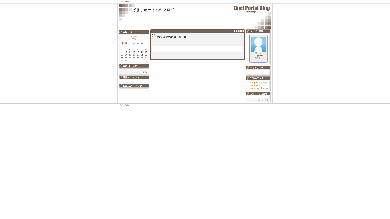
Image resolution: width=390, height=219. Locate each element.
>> (146, 38)
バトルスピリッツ (257, 85)
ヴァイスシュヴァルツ (259, 83)
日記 (252, 72)
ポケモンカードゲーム (259, 88)
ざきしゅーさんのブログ (153, 10)
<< (121, 38)
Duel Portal (124, 1)
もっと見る (141, 72)
